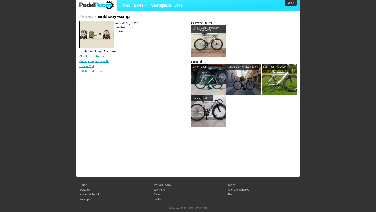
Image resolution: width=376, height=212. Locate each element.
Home (125, 5)
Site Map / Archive (238, 189)
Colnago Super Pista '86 (94, 61)
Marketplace (161, 5)
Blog (230, 194)
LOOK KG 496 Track (92, 71)
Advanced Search (89, 194)
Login (291, 2)
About (157, 194)
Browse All (85, 189)
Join (178, 5)
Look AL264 (86, 66)
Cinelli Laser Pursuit (91, 56)
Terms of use (201, 208)
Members (86, 16)
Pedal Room (96, 5)
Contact (158, 199)
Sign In (165, 189)
